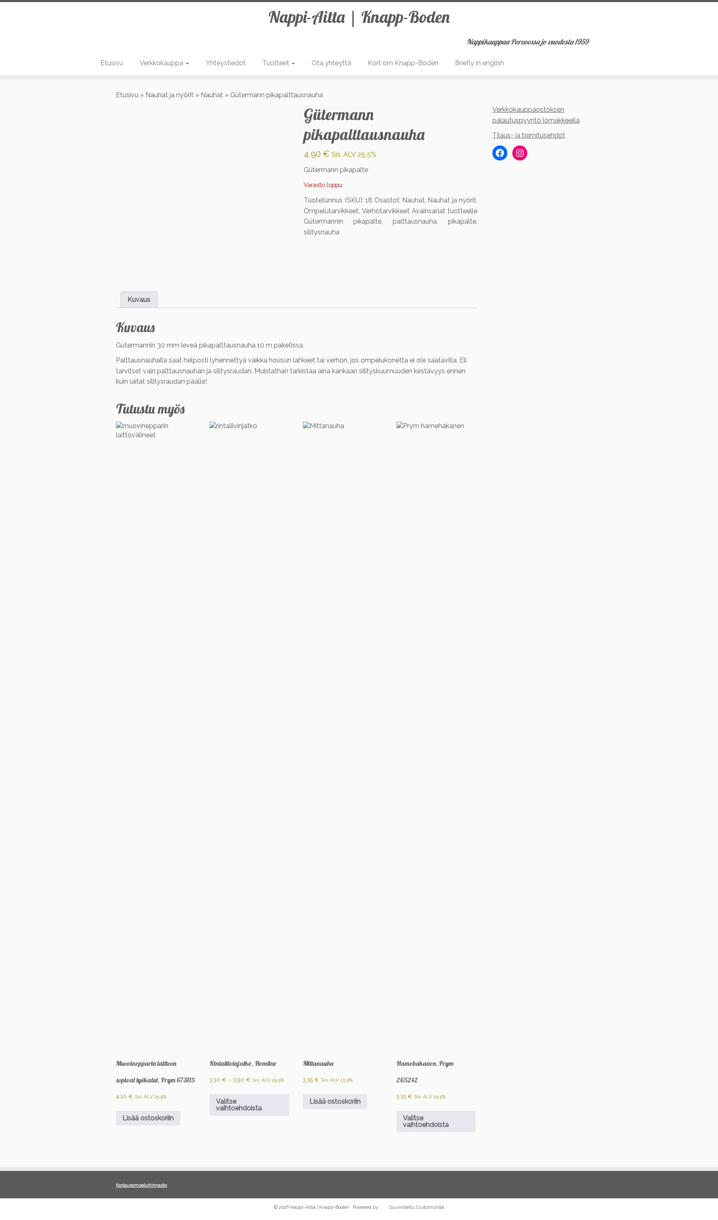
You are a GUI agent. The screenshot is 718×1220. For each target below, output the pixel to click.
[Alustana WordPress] (382, 1206)
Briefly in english (479, 63)
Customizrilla (430, 1207)
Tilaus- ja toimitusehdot (528, 135)
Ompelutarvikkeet (331, 211)
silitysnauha (321, 232)
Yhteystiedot (226, 63)
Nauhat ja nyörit (169, 95)
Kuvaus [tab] (139, 299)
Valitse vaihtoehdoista (239, 1104)
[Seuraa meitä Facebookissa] (121, 1207)
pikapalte (462, 221)
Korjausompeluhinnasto (141, 1185)
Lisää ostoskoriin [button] (148, 1118)
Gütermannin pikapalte (342, 221)
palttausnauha (415, 221)
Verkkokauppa (162, 63)
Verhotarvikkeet (386, 211)
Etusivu (112, 63)
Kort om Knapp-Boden (403, 63)
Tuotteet (276, 63)
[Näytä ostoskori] (614, 39)
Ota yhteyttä (331, 63)
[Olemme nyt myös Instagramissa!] (132, 1207)
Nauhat (212, 95)
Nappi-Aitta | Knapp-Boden (359, 17)
